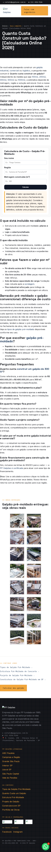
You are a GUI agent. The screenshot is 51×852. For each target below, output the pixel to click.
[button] (45, 846)
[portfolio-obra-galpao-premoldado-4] (33, 537)
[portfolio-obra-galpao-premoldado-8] (33, 570)
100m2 (35, 77)
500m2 (11, 80)
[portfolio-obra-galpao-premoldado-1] (17, 520)
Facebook (7, 832)
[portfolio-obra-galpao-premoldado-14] (33, 620)
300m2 (3, 80)
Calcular (25, 187)
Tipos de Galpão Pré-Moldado (16, 789)
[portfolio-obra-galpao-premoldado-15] (17, 637)
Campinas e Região (11, 757)
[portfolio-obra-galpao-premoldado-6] (33, 554)
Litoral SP (6, 769)
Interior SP (7, 765)
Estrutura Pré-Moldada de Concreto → (19, 671)
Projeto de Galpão (10, 801)
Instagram (18, 832)
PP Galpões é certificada (11, 468)
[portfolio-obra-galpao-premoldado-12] (33, 604)
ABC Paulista (8, 753)
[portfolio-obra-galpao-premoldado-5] (17, 554)
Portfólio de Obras (11, 810)
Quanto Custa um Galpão (14, 793)
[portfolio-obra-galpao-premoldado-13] (17, 620)
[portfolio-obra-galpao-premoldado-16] (33, 637)
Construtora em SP (11, 805)
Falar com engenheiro (29, 10)
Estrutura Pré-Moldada (13, 797)
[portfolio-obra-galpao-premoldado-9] (17, 587)
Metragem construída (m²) (17, 177)
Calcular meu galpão (13, 688)
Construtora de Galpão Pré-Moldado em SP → (23, 679)
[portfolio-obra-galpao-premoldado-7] (17, 570)
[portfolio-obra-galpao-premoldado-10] (33, 587)
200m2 (42, 77)
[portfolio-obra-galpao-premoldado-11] (17, 604)
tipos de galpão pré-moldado (20, 329)
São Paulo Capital (10, 773)
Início (4, 26)
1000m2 (21, 80)
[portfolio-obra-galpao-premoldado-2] (33, 520)
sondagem (29, 284)
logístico (26, 70)
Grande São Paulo (11, 761)
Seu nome (9, 158)
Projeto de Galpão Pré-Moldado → (17, 675)
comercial (14, 70)
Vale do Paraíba (9, 778)
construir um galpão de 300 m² (24, 370)
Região (7, 167)
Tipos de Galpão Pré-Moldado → (16, 667)
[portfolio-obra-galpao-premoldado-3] (17, 537)
